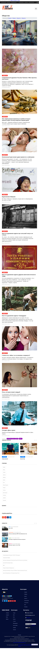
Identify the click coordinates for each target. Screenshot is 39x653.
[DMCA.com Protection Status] (27, 627)
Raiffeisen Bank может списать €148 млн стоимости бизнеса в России (15, 570)
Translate (33, 625)
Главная (9, 18)
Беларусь (26, 606)
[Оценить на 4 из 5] (5, 599)
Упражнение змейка (6, 557)
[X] (5, 596)
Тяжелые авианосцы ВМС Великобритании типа (18, 533)
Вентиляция (5, 492)
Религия (4, 495)
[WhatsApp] (9, 596)
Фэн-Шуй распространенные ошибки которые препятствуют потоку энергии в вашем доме (16, 119)
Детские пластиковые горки (8, 562)
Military (7, 619)
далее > (20, 438)
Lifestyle (7, 612)
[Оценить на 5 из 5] (6, 599)
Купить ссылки (35, 644)
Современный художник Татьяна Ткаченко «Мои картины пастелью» (19, 78)
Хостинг (14, 629)
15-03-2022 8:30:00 (15, 526)
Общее (4, 487)
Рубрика (14, 18)
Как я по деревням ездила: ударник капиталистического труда (19, 275)
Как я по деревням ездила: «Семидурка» (14, 316)
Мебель (4, 477)
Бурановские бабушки (8, 197)
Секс (4, 482)
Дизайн (4, 497)
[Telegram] (11, 596)
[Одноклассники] (3, 596)
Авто (9, 526)
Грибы (4, 467)
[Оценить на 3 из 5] (4, 599)
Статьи (14, 621)
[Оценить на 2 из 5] (3, 599)
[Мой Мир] (4, 596)
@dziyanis (28, 617)
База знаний (15, 625)
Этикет (4, 472)
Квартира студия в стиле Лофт (14, 545)
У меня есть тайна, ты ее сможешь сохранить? (16, 355)
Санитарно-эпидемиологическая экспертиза (17, 539)
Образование (5, 459)
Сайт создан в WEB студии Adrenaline (25, 644)
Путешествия (26, 600)
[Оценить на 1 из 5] (2, 599)
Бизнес (25, 596)
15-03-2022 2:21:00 (17, 532)
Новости (10, 543)
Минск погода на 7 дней (15, 0)
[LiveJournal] (6, 596)
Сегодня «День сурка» (8, 430)
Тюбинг (19, 646)
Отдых (14, 612)
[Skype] (10, 596)
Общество (19, 18)
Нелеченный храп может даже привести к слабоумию (18, 157)
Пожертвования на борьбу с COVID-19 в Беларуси (11, 555)
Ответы (4, 490)
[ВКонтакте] (2, 596)
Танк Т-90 (10, 528)
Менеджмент (15, 623)
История (4, 500)
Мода (4, 469)
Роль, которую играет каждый (11, 392)
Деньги (4, 474)
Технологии (11, 532)
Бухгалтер (22, 459)
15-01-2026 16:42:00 (16, 543)
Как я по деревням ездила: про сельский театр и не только (17, 234)
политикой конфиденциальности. (19, 642)
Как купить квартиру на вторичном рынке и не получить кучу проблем (15, 560)
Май (3, 565)
